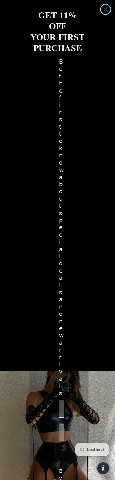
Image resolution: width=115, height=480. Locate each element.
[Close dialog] (105, 9)
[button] (103, 468)
